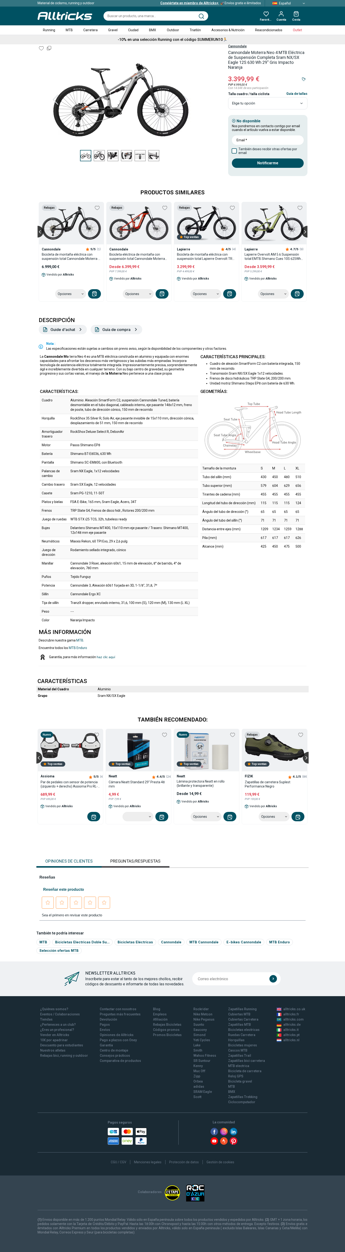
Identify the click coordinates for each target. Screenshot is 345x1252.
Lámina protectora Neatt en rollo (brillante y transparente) (201, 783)
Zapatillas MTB (239, 1024)
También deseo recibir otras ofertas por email (267, 151)
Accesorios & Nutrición (228, 30)
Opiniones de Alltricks (117, 1035)
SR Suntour (202, 1061)
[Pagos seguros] (127, 1136)
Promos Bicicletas (167, 1035)
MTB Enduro (78, 648)
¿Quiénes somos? (54, 1009)
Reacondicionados (268, 30)
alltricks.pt (291, 1035)
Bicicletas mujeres (242, 1045)
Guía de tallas (296, 94)
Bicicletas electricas (244, 1030)
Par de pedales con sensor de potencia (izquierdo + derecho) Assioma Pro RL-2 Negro (70, 784)
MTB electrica (238, 1066)
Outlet (297, 30)
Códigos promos (166, 1030)
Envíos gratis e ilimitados (210, 3)
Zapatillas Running (242, 1009)
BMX (152, 30)
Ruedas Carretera (241, 1035)
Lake (196, 1045)
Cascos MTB (237, 1050)
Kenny (198, 1066)
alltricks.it (291, 1030)
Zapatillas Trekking (242, 1097)
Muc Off (199, 1071)
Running (49, 30)
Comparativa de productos (120, 1061)
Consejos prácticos (115, 1055)
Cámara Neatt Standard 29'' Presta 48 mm (137, 784)
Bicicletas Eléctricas (135, 942)
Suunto (198, 1024)
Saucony (200, 1030)
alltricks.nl (291, 1040)
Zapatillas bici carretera (246, 1061)
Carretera (90, 30)
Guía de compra (116, 329)
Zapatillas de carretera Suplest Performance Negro (267, 784)
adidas (198, 1086)
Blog (156, 1009)
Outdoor (173, 30)
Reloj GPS (235, 1076)
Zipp (196, 1076)
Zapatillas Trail (239, 1055)
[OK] (273, 979)
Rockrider (201, 1009)
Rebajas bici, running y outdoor (64, 1055)
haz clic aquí (106, 657)
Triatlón (195, 30)
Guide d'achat (62, 329)
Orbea (198, 1081)
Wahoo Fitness (204, 1055)
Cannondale (237, 46)
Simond (199, 1035)
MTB (69, 30)
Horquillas (236, 1040)
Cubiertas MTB (239, 1014)
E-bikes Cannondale (243, 942)
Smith (197, 1050)
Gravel (113, 30)
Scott (197, 1097)
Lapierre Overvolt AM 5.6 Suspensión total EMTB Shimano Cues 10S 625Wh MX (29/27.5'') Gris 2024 (273, 257)
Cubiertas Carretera (243, 1019)
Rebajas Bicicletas (167, 1024)
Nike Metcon (202, 1014)
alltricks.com (293, 1019)
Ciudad (133, 30)
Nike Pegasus (204, 1019)
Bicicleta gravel (240, 1081)
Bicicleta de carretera (244, 1071)
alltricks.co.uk (294, 1009)
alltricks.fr (291, 1014)
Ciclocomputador (241, 1102)
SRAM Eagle (202, 1092)
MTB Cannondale (203, 942)
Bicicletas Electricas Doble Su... (82, 942)
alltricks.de (292, 1024)
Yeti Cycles (201, 1040)
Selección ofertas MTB (59, 950)
